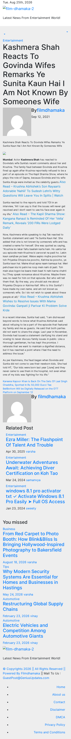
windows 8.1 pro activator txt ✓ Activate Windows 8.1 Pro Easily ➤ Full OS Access (35, 496)
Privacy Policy (55, 725)
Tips (6, 567)
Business (9, 529)
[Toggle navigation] (5, 31)
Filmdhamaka (30, 673)
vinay (34, 616)
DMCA (60, 717)
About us (58, 694)
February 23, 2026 (16, 616)
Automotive (11, 599)
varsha (30, 451)
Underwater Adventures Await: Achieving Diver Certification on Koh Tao (32, 468)
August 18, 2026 (15, 562)
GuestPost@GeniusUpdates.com (26, 678)
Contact (59, 702)
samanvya (33, 480)
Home (61, 687)
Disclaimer (57, 709)
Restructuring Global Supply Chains (33, 606)
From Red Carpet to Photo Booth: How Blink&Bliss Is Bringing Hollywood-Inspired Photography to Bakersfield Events (33, 544)
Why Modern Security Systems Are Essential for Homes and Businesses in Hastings (30, 579)
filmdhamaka (51, 110)
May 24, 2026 (13, 594)
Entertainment (13, 40)
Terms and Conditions (49, 732)
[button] (4, 34)
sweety (31, 508)
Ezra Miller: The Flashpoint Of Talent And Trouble (34, 442)
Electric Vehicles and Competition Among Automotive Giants (25, 631)
